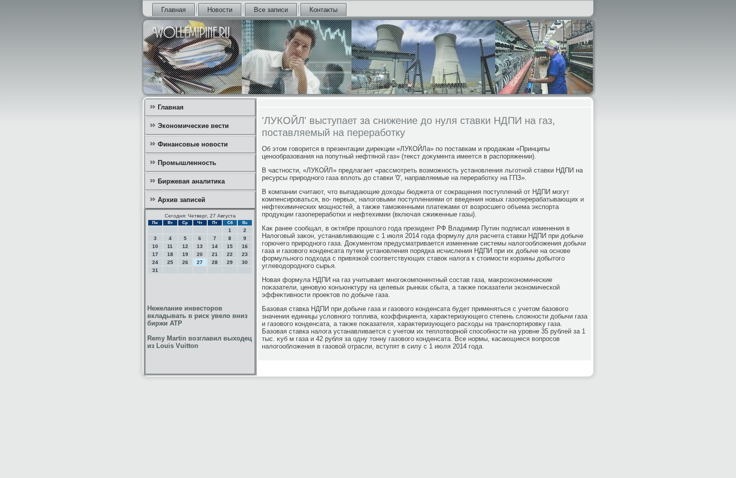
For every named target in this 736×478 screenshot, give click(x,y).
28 (215, 262)
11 (170, 246)
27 (200, 262)
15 (230, 246)
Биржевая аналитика (191, 181)
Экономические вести (193, 126)
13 (200, 246)
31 (155, 270)
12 (185, 246)
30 (245, 262)
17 (155, 254)
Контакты (323, 10)
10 (155, 246)
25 (170, 262)
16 (245, 246)
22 (230, 254)
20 (200, 254)
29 (230, 262)
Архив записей (181, 200)
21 (215, 254)
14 (215, 246)
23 (245, 254)
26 (185, 262)
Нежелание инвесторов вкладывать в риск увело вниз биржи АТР (197, 315)
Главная (173, 10)
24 (155, 262)
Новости (219, 10)
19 (185, 254)
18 (170, 254)
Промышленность (187, 162)
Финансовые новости (193, 144)
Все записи (271, 10)
